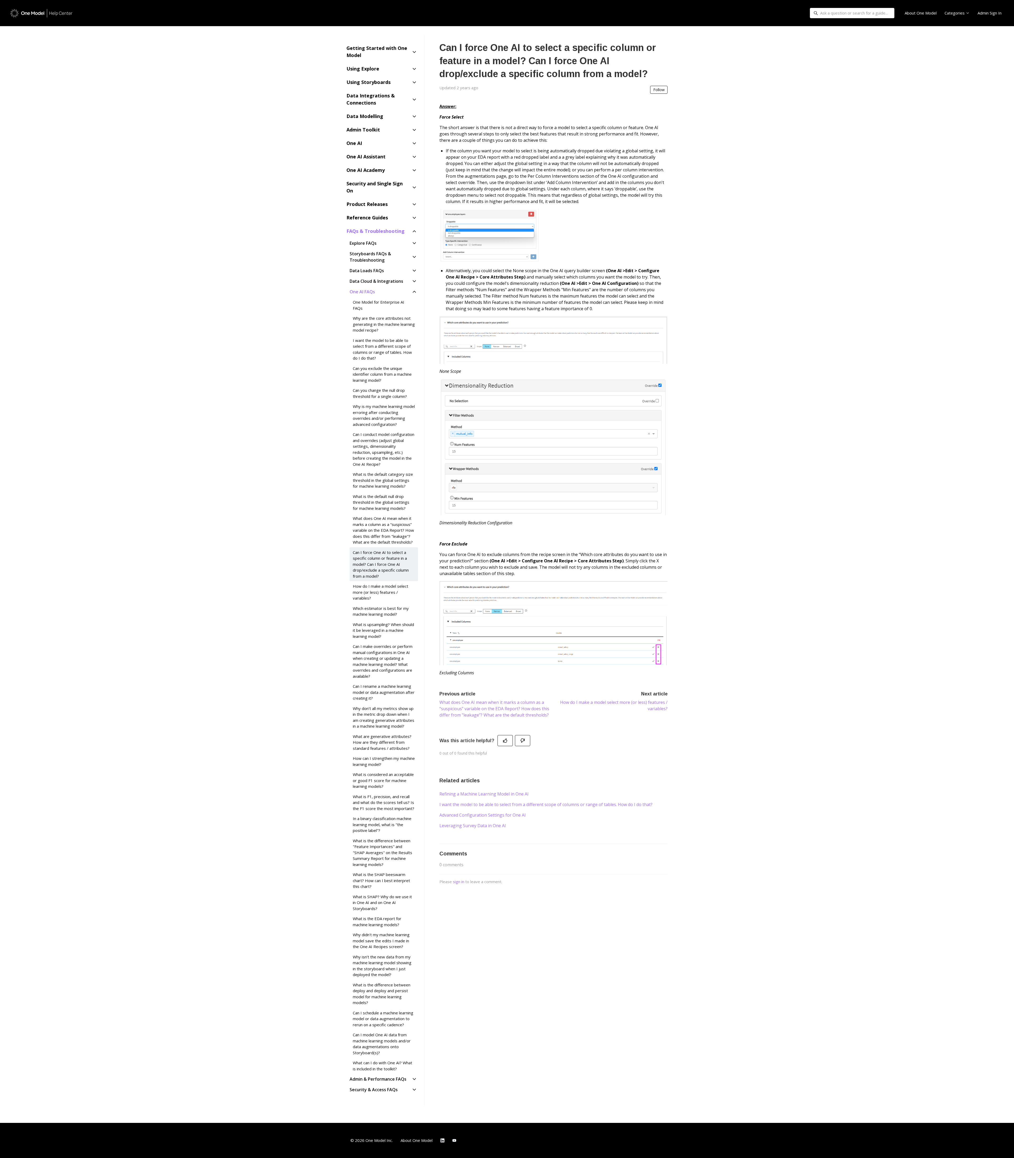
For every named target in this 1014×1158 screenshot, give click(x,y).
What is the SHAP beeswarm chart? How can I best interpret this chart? (381, 880)
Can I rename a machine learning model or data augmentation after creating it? (384, 692)
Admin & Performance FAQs (378, 1079)
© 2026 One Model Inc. (371, 1140)
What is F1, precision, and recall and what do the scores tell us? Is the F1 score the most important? (383, 802)
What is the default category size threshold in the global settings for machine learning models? (383, 480)
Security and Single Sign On (374, 187)
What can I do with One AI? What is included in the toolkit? (382, 1065)
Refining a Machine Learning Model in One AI (484, 794)
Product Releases (367, 204)
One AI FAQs (362, 292)
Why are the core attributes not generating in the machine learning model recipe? (384, 324)
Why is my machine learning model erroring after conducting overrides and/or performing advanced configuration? (384, 415)
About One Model (921, 13)
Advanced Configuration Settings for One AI (482, 815)
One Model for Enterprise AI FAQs (378, 305)
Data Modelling (364, 116)
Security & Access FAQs (374, 1090)
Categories (955, 13)
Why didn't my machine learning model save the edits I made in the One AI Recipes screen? (381, 940)
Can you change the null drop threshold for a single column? (380, 393)
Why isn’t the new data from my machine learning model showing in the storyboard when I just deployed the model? (382, 965)
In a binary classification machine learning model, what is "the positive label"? (382, 824)
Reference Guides (367, 217)
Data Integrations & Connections (370, 99)
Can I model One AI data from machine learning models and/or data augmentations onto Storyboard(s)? (382, 1043)
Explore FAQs (363, 243)
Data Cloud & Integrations (376, 281)
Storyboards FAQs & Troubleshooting (370, 257)
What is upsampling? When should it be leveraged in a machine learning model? (383, 630)
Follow (659, 89)
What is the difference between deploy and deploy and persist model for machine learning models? (381, 993)
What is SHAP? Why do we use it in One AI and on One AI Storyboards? (382, 902)
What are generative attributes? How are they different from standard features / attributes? (382, 742)
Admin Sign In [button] (990, 13)
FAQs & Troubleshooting (375, 231)
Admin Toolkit (363, 129)
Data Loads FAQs (367, 271)
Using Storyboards (368, 82)
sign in (458, 881)
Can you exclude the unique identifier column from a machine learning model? (382, 374)
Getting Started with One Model (376, 51)
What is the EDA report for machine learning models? (377, 921)
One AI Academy (365, 170)
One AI (354, 143)
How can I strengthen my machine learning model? (384, 761)
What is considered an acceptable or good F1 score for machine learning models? (383, 780)
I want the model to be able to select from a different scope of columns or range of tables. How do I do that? (545, 804)
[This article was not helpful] (522, 740)
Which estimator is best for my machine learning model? (381, 611)
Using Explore (362, 68)
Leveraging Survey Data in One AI (472, 826)
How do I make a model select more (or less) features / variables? (380, 592)
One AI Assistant (366, 156)
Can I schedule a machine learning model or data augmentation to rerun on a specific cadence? (383, 1018)
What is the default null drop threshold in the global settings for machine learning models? (381, 502)
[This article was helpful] (505, 740)
